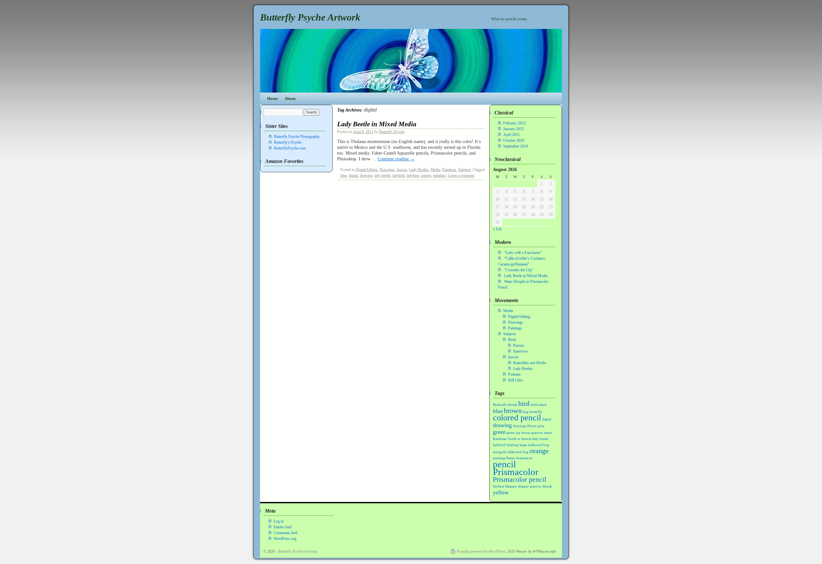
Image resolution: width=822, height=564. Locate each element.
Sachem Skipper (505, 486)
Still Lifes (515, 380)
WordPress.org (285, 538)
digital (353, 175)
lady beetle (382, 175)
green (499, 432)
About (289, 98)
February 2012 (514, 123)
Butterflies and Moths (529, 363)
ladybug (413, 175)
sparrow (536, 486)
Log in (279, 521)
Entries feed (283, 527)
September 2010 (515, 146)
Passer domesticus (519, 458)
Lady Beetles (419, 169)
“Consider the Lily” (519, 270)
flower (532, 426)
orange (426, 175)
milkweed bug (518, 452)
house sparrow (532, 432)
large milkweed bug (534, 445)
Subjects (464, 169)
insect (548, 432)
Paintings (449, 169)
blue (343, 175)
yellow (501, 492)
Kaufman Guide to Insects (512, 439)
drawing (366, 175)
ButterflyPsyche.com (290, 148)
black (543, 405)
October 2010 (513, 140)
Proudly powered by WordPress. (481, 551)
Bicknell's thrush (505, 405)
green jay (513, 432)
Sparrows (520, 351)
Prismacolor (515, 472)
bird (523, 403)
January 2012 (513, 129)
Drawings (387, 169)
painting (439, 175)
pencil (504, 464)
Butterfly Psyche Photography (297, 136)
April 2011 (511, 134)
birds (534, 405)
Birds (512, 339)
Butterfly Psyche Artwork (310, 17)
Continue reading (396, 158)
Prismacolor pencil (519, 479)
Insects (402, 169)
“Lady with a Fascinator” (523, 252)
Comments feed (285, 533)
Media (435, 169)
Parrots (518, 345)
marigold (499, 452)
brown (513, 411)
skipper (523, 486)
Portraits (514, 374)
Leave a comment (461, 175)
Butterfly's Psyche (288, 142)
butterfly (535, 412)
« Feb (497, 229)
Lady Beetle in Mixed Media (376, 124)
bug (526, 412)
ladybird (398, 175)
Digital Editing (366, 169)
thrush (547, 486)
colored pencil (517, 417)
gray (541, 426)
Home (272, 98)
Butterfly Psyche (392, 132)
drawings (519, 426)
